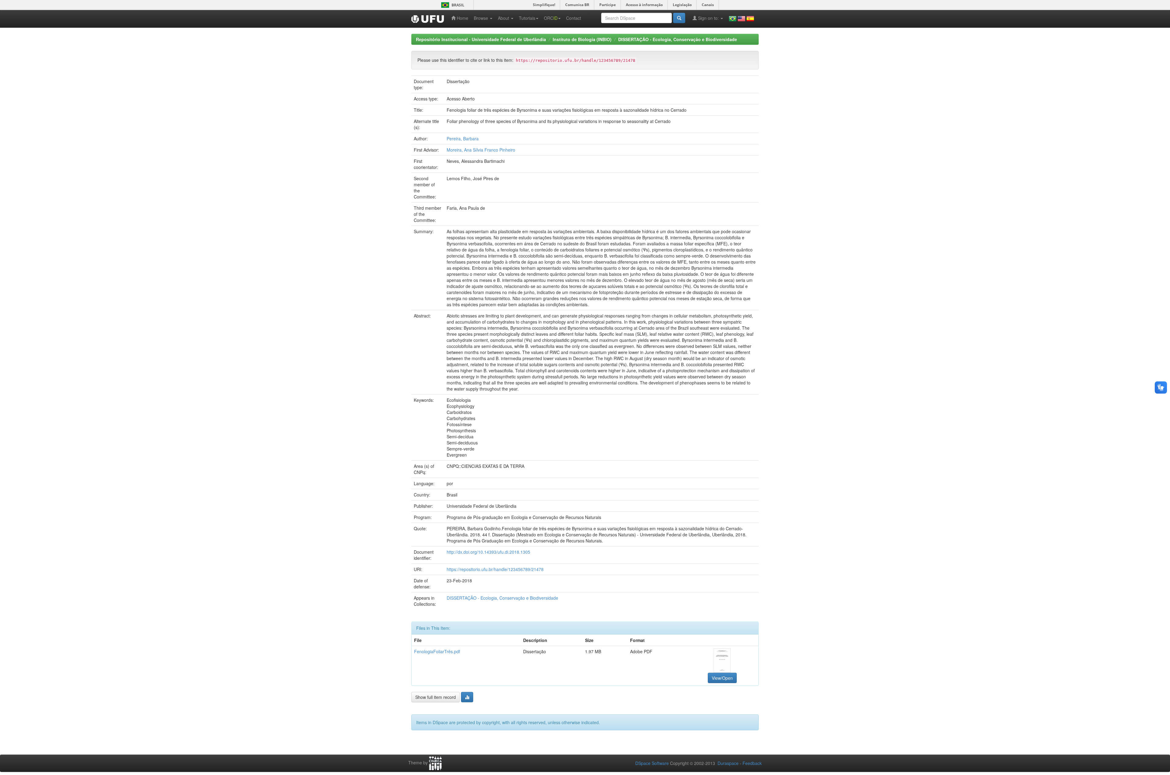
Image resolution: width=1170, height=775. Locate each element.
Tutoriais (527, 18)
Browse (481, 18)
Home (462, 18)
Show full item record (435, 697)
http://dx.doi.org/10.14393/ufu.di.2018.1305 (488, 552)
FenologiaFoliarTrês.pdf (437, 651)
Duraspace (728, 763)
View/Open (722, 678)
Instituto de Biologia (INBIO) (582, 39)
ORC (551, 18)
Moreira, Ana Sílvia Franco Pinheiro (481, 150)
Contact (573, 18)
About (504, 18)
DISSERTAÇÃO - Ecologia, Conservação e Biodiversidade (677, 39)
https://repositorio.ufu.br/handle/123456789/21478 (495, 569)
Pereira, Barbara (463, 138)
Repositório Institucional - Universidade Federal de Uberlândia (481, 39)
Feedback (752, 763)
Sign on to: (708, 18)
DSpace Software (652, 763)
